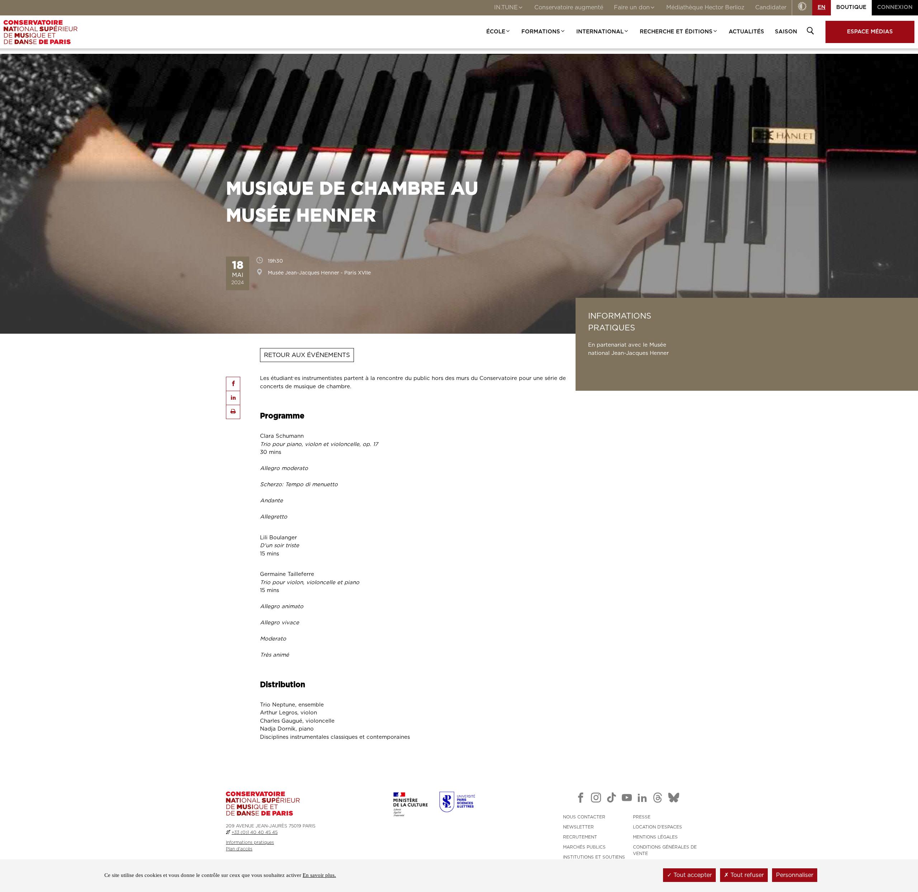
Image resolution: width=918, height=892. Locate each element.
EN (821, 7)
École (495, 31)
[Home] (40, 31)
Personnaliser (794, 875)
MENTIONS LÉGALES (655, 837)
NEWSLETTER (578, 827)
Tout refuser (746, 875)
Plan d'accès (239, 849)
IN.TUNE (506, 7)
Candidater (770, 7)
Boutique (851, 7)
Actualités (746, 31)
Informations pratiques (250, 842)
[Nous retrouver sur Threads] (658, 799)
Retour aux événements (307, 355)
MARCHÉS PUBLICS (584, 847)
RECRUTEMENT (580, 837)
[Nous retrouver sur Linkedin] (642, 799)
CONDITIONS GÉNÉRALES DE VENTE (665, 850)
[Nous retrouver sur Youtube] (627, 799)
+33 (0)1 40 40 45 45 (255, 832)
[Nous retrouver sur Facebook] (581, 799)
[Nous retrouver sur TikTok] (611, 799)
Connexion (895, 7)
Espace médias (870, 31)
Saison (786, 31)
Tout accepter (692, 875)
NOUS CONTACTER (584, 817)
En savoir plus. (319, 875)
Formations (540, 31)
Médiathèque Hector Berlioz (705, 7)
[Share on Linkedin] (233, 398)
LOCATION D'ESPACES (657, 827)
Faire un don (632, 7)
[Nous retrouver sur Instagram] (596, 799)
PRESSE (641, 817)
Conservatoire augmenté (568, 7)
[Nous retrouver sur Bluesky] (674, 799)
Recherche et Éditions (676, 31)
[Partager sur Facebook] (233, 384)
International (600, 31)
